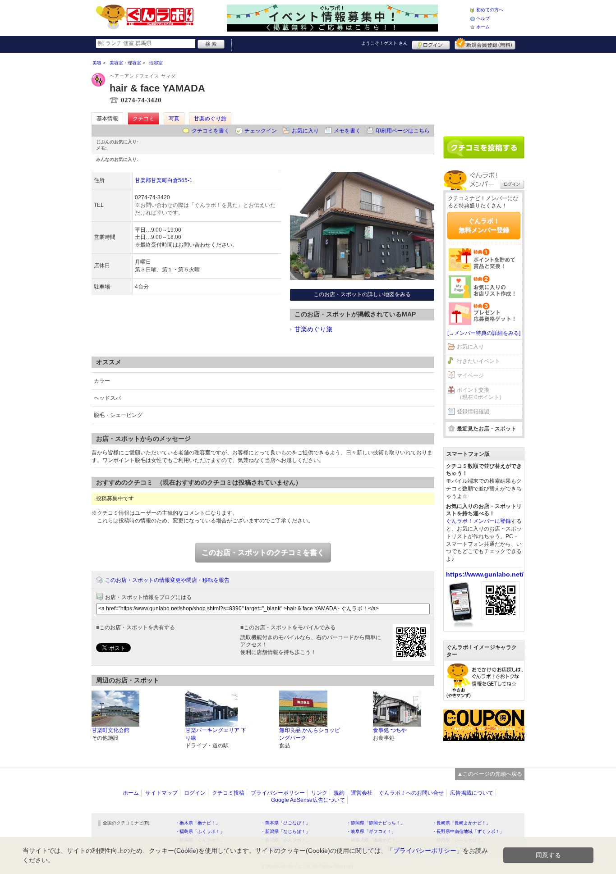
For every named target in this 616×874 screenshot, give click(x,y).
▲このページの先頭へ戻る (489, 774)
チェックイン (260, 131)
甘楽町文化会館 (110, 730)
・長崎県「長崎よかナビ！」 (461, 822)
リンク (319, 793)
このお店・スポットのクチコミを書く (263, 552)
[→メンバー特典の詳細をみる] (483, 333)
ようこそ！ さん (384, 43)
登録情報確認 (473, 411)
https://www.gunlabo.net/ (485, 574)
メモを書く (347, 131)
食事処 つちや (390, 730)
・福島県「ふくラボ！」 (200, 831)
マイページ (470, 375)
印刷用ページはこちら (403, 131)
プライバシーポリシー (278, 793)
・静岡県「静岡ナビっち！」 (375, 822)
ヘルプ (483, 18)
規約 (339, 793)
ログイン (431, 44)
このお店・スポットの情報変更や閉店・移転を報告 (167, 580)
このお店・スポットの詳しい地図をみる (362, 294)
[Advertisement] (483, 91)
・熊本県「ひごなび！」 (285, 822)
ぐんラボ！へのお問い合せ (411, 793)
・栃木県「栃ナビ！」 (197, 822)
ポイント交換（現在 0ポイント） (481, 394)
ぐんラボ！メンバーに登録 (478, 521)
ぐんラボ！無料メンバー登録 (484, 225)
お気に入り (305, 131)
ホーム (483, 26)
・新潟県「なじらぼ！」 (285, 831)
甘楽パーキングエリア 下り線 (215, 734)
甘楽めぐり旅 (210, 118)
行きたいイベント (478, 361)
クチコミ (143, 118)
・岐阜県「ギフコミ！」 (371, 831)
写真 (174, 118)
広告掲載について (471, 793)
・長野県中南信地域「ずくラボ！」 (468, 831)
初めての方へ (489, 9)
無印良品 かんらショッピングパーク (309, 734)
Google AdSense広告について (308, 800)
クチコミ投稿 (228, 793)
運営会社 (361, 793)
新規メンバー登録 (485, 44)
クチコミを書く (211, 131)
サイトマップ (161, 793)
